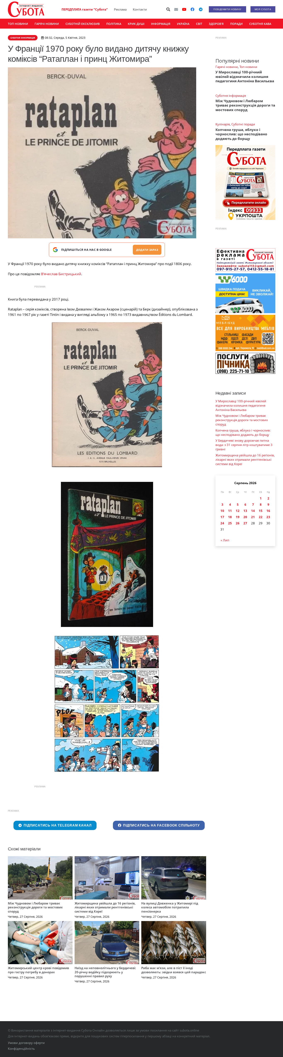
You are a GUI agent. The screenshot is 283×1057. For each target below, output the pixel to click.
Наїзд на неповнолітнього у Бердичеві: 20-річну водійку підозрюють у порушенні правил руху (105, 972)
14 (253, 511)
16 (268, 511)
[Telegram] (200, 9)
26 (237, 523)
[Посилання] (26, 9)
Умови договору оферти (26, 1043)
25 (230, 523)
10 (222, 511)
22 (260, 517)
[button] (168, 9)
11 (230, 511)
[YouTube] (184, 9)
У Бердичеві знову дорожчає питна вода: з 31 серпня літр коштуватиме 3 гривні (243, 444)
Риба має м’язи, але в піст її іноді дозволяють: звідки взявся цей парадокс (173, 970)
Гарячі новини (226, 67)
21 (253, 517)
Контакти (140, 9)
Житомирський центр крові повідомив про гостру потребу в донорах (38, 970)
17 (222, 517)
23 (268, 517)
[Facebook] (192, 9)
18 (230, 517)
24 (222, 523)
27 (245, 523)
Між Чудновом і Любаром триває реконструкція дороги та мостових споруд (35, 907)
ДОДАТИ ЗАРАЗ (147, 250)
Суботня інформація (230, 95)
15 (260, 511)
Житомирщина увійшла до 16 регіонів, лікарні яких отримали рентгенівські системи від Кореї (105, 907)
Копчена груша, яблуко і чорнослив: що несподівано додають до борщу (241, 134)
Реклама (120, 9)
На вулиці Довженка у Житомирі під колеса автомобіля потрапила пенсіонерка (169, 907)
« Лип (225, 540)
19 (237, 517)
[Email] (176, 9)
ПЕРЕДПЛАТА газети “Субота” (85, 9)
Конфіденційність (21, 1048)
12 (237, 511)
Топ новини (248, 67)
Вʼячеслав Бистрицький (61, 274)
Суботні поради (243, 124)
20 (245, 517)
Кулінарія (222, 124)
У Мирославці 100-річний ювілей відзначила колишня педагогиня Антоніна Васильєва (244, 76)
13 (245, 511)
